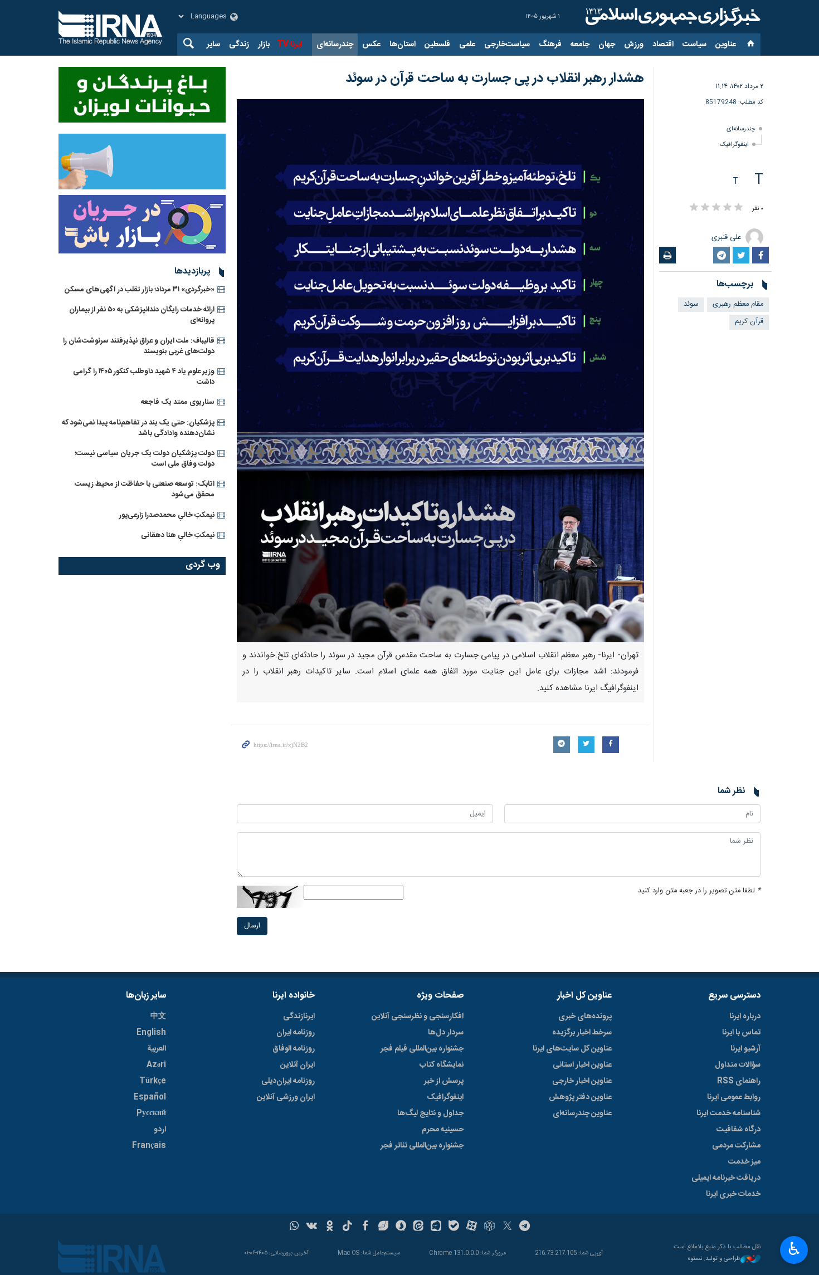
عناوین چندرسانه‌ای (582, 1113)
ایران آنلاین (297, 1065)
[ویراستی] (383, 1227)
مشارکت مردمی (736, 1145)
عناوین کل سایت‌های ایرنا (572, 1049)
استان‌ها (402, 44)
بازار (264, 44)
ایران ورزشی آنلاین (286, 1097)
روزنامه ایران (295, 1032)
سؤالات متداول (737, 1065)
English (151, 1032)
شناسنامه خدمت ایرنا (728, 1113)
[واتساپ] (294, 1227)
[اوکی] (329, 1227)
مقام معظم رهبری (738, 304)
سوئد (691, 304)
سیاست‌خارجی (507, 44)
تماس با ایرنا (741, 1032)
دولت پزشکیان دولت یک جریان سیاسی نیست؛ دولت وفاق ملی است (144, 458)
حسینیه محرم (443, 1129)
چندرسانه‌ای (334, 44)
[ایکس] (507, 1227)
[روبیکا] (489, 1227)
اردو (160, 1129)
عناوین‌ (725, 44)
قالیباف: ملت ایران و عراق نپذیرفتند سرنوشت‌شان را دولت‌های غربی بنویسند (138, 346)
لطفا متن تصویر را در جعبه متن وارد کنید (699, 891)
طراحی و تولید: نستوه (714, 1259)
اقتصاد (663, 44)
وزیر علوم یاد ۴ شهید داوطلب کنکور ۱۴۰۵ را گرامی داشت (143, 376)
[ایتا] (418, 1227)
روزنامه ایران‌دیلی (288, 1081)
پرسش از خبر (444, 1081)
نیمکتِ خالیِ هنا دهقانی (177, 535)
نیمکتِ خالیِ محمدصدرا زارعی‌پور (166, 515)
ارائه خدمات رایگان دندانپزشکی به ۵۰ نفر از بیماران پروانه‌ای (141, 315)
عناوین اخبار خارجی (582, 1081)
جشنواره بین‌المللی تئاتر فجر (422, 1145)
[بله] (453, 1227)
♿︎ (794, 1249)
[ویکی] (311, 1227)
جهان (606, 44)
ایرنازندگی (299, 1016)
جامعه (580, 44)
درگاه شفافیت (738, 1129)
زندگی (239, 44)
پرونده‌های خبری (585, 1016)
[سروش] (400, 1227)
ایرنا (671, 17)
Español (150, 1097)
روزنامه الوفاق (293, 1049)
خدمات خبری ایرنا (733, 1194)
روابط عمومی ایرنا (733, 1097)
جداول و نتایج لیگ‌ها (430, 1113)
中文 (158, 1016)
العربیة (156, 1049)
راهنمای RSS (738, 1081)
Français (149, 1145)
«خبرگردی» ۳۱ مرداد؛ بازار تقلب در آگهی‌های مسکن (139, 290)
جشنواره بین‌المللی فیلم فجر (422, 1049)
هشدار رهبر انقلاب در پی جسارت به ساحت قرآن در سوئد (494, 78)
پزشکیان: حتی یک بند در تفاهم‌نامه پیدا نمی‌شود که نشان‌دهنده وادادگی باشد (138, 428)
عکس (371, 44)
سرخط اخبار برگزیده (582, 1032)
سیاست (694, 44)
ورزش (634, 44)
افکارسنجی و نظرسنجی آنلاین (418, 1016)
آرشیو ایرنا (745, 1049)
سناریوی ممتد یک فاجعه (177, 402)
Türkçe (152, 1081)
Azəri (156, 1065)
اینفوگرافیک (734, 144)
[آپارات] (471, 1227)
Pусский (151, 1113)
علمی (467, 44)
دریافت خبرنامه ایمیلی (725, 1178)
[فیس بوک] (365, 1227)
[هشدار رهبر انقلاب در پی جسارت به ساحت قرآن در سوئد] (440, 370)
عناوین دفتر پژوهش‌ (580, 1097)
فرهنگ (550, 44)
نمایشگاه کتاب (442, 1065)
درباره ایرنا (744, 1016)
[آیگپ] (435, 1227)
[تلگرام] (525, 1227)
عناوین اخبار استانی (582, 1065)
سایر (213, 44)
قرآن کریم (749, 322)
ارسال (252, 926)
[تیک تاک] (347, 1227)
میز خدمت (744, 1162)
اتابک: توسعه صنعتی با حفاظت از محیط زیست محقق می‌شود (144, 489)
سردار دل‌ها (446, 1032)
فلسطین (437, 44)
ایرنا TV (289, 44)
